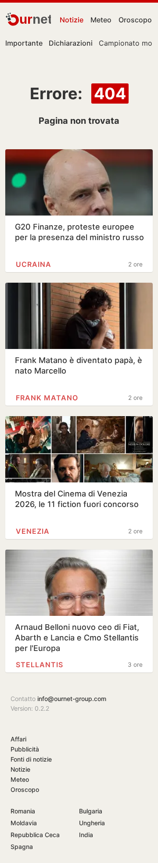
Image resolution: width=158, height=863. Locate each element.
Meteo (100, 19)
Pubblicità (25, 749)
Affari (18, 739)
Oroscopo (135, 19)
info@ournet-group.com (71, 698)
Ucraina (33, 264)
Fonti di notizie (31, 759)
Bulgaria (90, 811)
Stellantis (39, 664)
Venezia (33, 531)
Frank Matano (47, 397)
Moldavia (24, 823)
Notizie (71, 19)
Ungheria (92, 823)
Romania (23, 811)
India (86, 834)
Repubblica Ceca (35, 834)
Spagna (22, 846)
